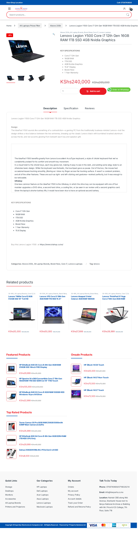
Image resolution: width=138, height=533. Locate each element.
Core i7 (95, 32)
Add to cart (95, 91)
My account (73, 491)
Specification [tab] (71, 108)
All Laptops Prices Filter (30, 25)
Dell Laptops (42, 491)
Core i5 (30, 294)
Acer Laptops (42, 495)
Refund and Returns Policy (79, 507)
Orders (71, 487)
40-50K (42, 294)
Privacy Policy (74, 495)
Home (8, 25)
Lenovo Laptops (105, 32)
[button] (54, 34)
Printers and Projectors (15, 507)
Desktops (9, 491)
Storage (8, 487)
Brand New (88, 32)
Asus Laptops (43, 499)
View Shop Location (14, 2)
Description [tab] (50, 108)
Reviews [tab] (90, 108)
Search (127, 15)
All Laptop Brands (76, 32)
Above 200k (55, 25)
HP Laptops (42, 487)
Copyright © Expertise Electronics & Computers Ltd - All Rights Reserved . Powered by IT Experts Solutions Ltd (45, 525)
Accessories (10, 499)
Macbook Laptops (45, 507)
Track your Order (75, 503)
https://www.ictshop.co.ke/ (51, 244)
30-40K (11, 294)
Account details (74, 499)
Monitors (9, 495)
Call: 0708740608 (124, 2)
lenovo (96, 264)
